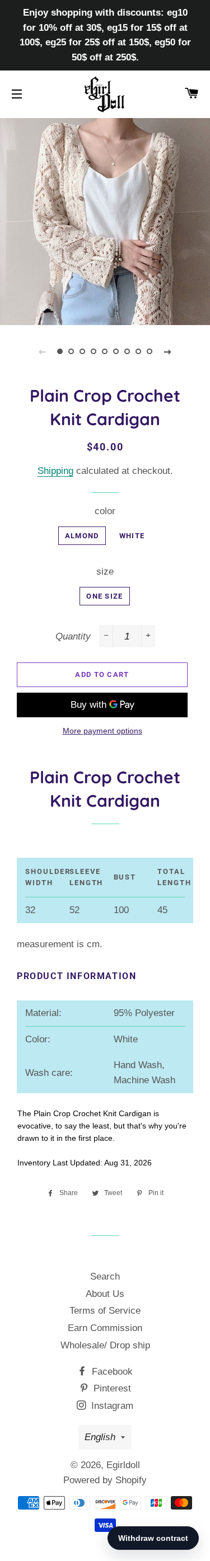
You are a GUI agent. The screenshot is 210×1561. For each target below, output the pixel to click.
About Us (105, 1294)
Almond (82, 536)
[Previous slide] (42, 351)
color (105, 511)
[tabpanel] (105, 220)
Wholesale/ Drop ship (105, 1345)
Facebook (111, 1371)
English (100, 1437)
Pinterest (111, 1388)
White (132, 536)
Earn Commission (105, 1328)
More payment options (102, 730)
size (105, 571)
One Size (104, 596)
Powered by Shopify (105, 1480)
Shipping (55, 471)
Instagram (110, 1405)
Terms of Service (105, 1310)
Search (105, 1276)
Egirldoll (123, 1465)
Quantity (73, 636)
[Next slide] (168, 351)
